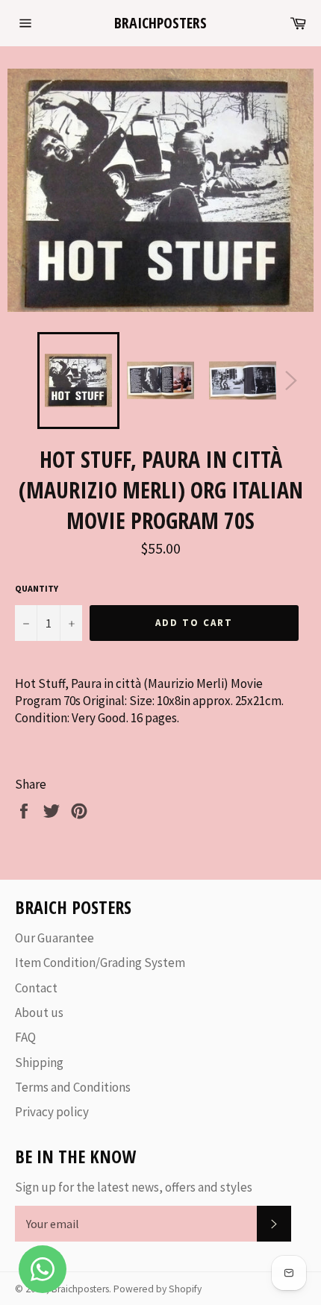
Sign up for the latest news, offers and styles (133, 1187)
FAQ (25, 1037)
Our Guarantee (54, 938)
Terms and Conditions (73, 1087)
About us (39, 1012)
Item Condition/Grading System (100, 962)
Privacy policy (52, 1112)
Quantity (36, 588)
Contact (36, 988)
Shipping (39, 1062)
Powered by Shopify (157, 1289)
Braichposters (160, 23)
